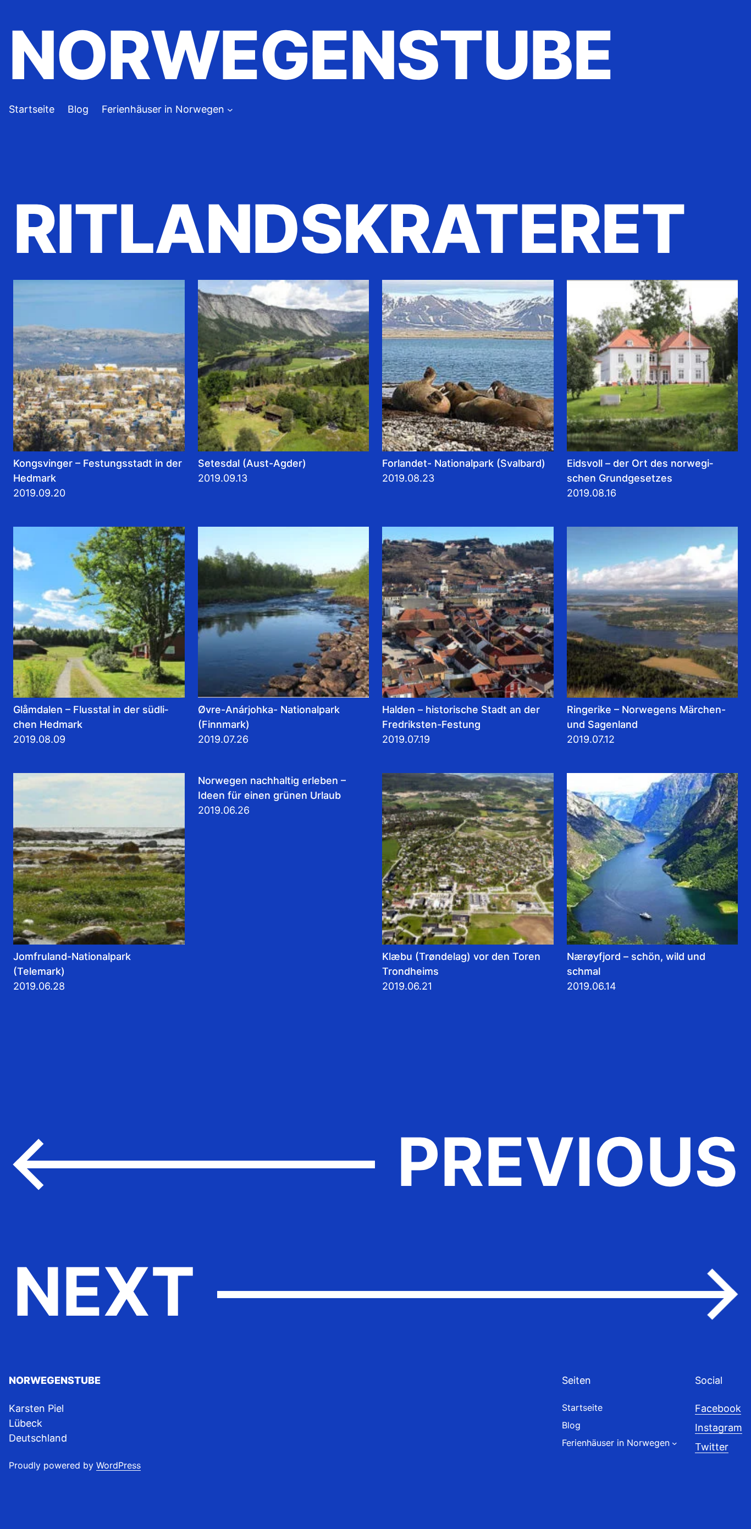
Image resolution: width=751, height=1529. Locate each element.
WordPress (118, 1465)
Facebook (718, 1408)
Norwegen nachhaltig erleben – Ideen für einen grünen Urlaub (272, 788)
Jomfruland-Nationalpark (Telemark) (72, 964)
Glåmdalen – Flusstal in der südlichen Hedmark (90, 717)
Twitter (711, 1447)
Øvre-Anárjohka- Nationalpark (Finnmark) (269, 717)
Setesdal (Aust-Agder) (252, 463)
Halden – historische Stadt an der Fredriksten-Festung (461, 717)
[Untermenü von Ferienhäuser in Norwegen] (230, 109)
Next (375, 1292)
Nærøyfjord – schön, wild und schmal (636, 964)
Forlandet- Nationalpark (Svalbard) (463, 463)
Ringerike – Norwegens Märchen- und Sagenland (646, 717)
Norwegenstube (310, 55)
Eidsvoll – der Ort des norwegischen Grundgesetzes (640, 470)
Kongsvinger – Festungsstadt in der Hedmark (97, 470)
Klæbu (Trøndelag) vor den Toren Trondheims (461, 964)
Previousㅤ (375, 1163)
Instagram (718, 1427)
